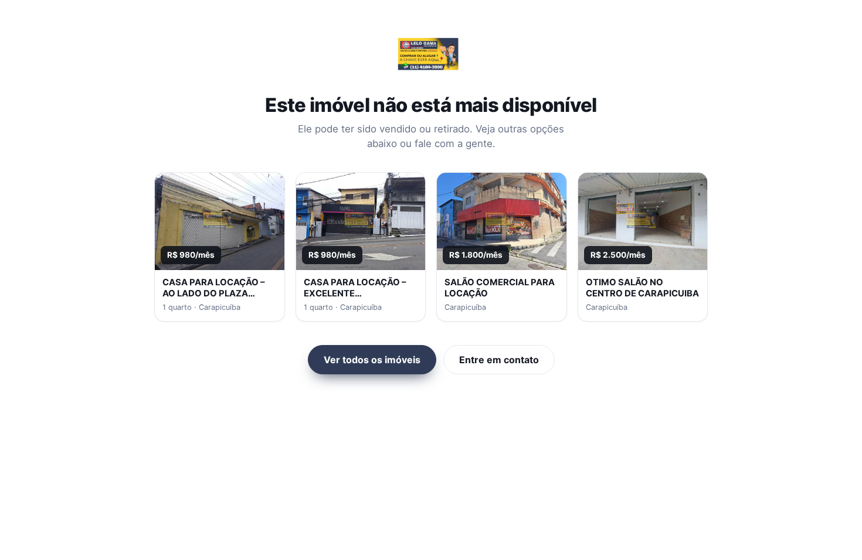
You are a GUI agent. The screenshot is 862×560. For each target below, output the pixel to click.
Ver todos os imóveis (372, 360)
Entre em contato (499, 360)
